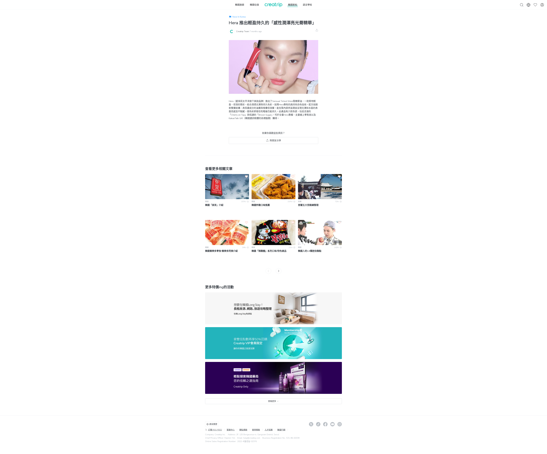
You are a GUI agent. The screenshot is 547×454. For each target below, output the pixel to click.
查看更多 (272, 401)
